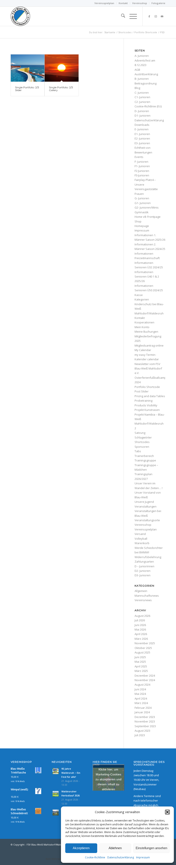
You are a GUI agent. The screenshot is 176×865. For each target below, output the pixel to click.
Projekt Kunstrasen (147, 410)
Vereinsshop (139, 3)
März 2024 (141, 703)
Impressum (143, 857)
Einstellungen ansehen (151, 848)
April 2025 (141, 666)
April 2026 (141, 634)
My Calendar (143, 350)
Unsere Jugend (144, 502)
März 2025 (141, 671)
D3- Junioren (142, 575)
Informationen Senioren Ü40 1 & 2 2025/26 (147, 276)
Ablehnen (115, 848)
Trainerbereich (144, 456)
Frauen (139, 194)
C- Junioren (142, 93)
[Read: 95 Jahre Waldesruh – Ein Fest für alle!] (55, 771)
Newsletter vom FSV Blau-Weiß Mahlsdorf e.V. (148, 368)
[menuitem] (104, 3)
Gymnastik (142, 212)
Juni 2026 (140, 625)
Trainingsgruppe (145, 460)
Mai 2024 (140, 694)
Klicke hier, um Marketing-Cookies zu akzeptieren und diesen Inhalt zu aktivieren (108, 779)
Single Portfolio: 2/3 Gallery (61, 89)
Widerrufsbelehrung (148, 557)
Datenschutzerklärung (120, 857)
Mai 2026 (140, 629)
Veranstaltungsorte (147, 520)
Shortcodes (142, 442)
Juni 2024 (140, 689)
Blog (137, 88)
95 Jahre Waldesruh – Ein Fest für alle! (70, 772)
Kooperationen (144, 322)
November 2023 (145, 721)
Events (139, 157)
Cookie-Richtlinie (95, 857)
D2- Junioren (142, 571)
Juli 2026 (140, 620)
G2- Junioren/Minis (147, 207)
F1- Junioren (142, 166)
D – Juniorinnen (144, 566)
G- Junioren (142, 198)
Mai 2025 (140, 662)
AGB (137, 70)
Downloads (142, 125)
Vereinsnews (143, 600)
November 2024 (145, 680)
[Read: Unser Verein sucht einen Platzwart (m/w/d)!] (55, 812)
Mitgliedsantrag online (149, 345)
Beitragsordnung (145, 83)
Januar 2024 (142, 712)
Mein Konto (142, 327)
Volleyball (141, 539)
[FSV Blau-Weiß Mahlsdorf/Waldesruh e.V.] (20, 16)
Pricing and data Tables (150, 396)
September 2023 (145, 726)
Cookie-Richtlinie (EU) (148, 106)
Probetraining (143, 400)
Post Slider (142, 391)
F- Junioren (141, 162)
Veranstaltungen (145, 506)
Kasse (139, 295)
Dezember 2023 (145, 717)
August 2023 (142, 731)
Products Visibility (146, 405)
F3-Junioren (142, 175)
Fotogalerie (158, 3)
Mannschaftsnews (147, 596)
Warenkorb (142, 543)
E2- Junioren (142, 138)
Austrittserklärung (146, 74)
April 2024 (141, 698)
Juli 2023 (140, 735)
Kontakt (123, 3)
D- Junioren (142, 111)
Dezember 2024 (145, 675)
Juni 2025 (140, 657)
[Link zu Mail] (162, 16)
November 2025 (145, 643)
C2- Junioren (142, 102)
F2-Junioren (142, 171)
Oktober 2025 (143, 648)
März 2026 (141, 639)
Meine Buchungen (146, 331)
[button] (167, 812)
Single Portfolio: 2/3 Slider (27, 89)
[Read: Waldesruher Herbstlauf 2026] (55, 794)
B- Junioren (142, 79)
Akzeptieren (81, 848)
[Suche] (121, 16)
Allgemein (141, 591)
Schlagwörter (143, 437)
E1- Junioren (142, 134)
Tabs (138, 451)
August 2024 (142, 684)
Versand (140, 534)
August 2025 (142, 652)
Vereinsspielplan (104, 3)
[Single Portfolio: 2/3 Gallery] (61, 68)
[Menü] (131, 16)
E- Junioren (142, 129)
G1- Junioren (143, 203)
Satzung (140, 433)
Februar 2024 (143, 708)
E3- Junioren (142, 143)
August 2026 (142, 616)
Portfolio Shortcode (147, 387)
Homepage (142, 226)
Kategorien (142, 299)
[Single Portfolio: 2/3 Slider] (27, 68)
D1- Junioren (142, 115)
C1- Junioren (142, 97)
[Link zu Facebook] (149, 16)
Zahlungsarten (144, 561)
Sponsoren (142, 447)
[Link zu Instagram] (155, 16)
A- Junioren (142, 56)
